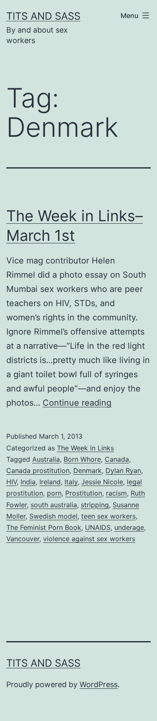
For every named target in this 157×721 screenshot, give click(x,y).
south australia (54, 505)
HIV (11, 482)
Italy (70, 482)
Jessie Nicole (102, 482)
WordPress (99, 684)
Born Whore (82, 459)
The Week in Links (85, 448)
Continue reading (77, 403)
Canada (117, 459)
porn (54, 493)
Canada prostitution (37, 470)
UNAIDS (98, 527)
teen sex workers (108, 516)
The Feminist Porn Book (43, 527)
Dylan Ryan (123, 470)
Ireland (50, 482)
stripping (95, 505)
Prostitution (83, 493)
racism (116, 493)
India (28, 482)
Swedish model (53, 516)
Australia (46, 459)
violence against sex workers (89, 538)
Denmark (87, 470)
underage (129, 527)
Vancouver (22, 538)
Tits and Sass (43, 16)
